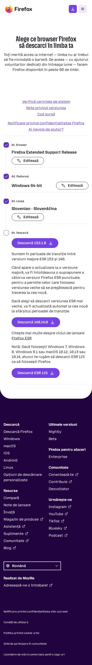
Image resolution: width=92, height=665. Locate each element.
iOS (7, 453)
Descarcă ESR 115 (32, 373)
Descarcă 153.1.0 (31, 243)
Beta (52, 439)
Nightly (55, 432)
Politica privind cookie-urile (21, 633)
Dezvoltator (59, 489)
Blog (7, 548)
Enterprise (58, 457)
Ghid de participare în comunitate (25, 643)
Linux (8, 467)
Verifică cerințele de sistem (46, 102)
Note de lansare (17, 505)
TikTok (54, 521)
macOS (10, 446)
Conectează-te (61, 474)
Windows (12, 439)
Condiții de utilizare (16, 622)
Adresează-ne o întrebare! (26, 585)
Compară (11, 498)
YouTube (56, 514)
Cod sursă (46, 114)
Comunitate (14, 541)
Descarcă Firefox (18, 432)
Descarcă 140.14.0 (32, 322)
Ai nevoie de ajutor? (46, 129)
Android (10, 460)
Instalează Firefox (73, 9)
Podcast (56, 535)
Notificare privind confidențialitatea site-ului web (36, 611)
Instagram (58, 507)
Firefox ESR (21, 338)
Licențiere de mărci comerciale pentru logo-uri (34, 654)
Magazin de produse (21, 519)
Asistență (12, 526)
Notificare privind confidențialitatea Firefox (46, 123)
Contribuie (58, 482)
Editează (30, 161)
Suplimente (13, 534)
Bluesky (55, 528)
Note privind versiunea (46, 108)
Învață (9, 512)
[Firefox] (18, 9)
